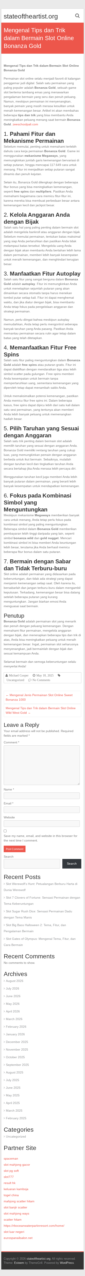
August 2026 (14, 981)
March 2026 (14, 1019)
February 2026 (16, 1026)
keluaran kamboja (16, 1189)
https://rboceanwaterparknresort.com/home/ (34, 1225)
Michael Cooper (19, 675)
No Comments (41, 679)
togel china (11, 1195)
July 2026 (12, 988)
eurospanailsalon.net (18, 1238)
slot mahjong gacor (17, 1164)
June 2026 (13, 996)
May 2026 (13, 1003)
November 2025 (17, 1049)
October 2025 (15, 1057)
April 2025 (13, 1103)
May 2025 (13, 1095)
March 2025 (14, 1110)
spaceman (11, 1158)
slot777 (9, 1177)
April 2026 (13, 1011)
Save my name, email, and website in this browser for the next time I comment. (40, 838)
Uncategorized (15, 679)
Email (8, 803)
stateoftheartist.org (31, 16)
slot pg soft (11, 1170)
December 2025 (17, 1042)
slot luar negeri (14, 1231)
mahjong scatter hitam (19, 1201)
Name (9, 789)
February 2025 (16, 1118)
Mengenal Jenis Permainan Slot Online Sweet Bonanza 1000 (39, 697)
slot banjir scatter (15, 1207)
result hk (9, 1183)
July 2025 (12, 1080)
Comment (11, 742)
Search (9, 856)
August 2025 (14, 1072)
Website (9, 817)
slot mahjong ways (16, 1213)
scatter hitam (13, 1219)
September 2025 (17, 1064)
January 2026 (15, 1034)
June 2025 (13, 1087)
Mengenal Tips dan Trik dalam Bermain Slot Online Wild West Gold (41, 710)
